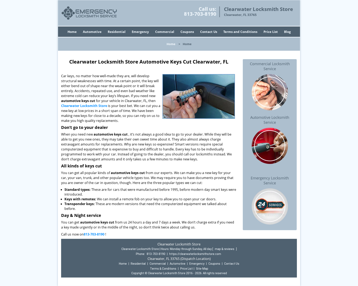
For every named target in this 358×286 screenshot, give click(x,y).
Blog (287, 32)
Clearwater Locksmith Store (84, 105)
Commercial (164, 32)
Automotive (92, 32)
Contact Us (208, 32)
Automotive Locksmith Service (269, 120)
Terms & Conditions (163, 268)
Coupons (187, 32)
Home (72, 32)
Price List (271, 32)
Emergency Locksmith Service (270, 180)
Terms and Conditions (240, 32)
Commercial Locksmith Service (270, 66)
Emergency (140, 32)
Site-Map (202, 268)
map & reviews (225, 249)
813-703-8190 (200, 13)
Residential (117, 32)
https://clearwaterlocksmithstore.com (195, 254)
